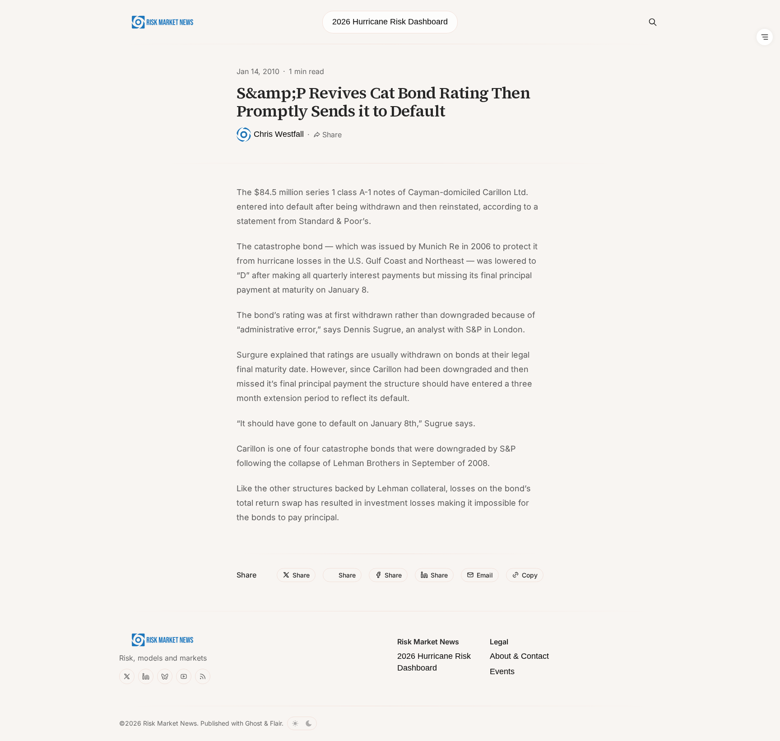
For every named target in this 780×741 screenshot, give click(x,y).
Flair (276, 723)
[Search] (653, 22)
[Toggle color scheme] (302, 723)
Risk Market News (170, 723)
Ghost (253, 723)
